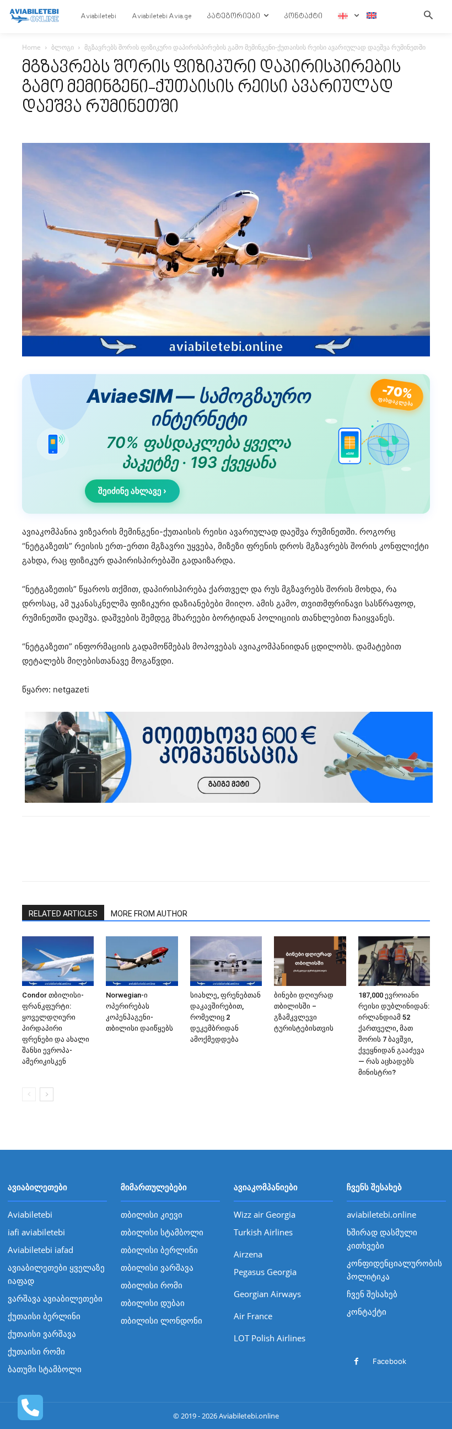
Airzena (248, 1254)
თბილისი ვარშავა (157, 1267)
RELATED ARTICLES (63, 913)
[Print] (109, 858)
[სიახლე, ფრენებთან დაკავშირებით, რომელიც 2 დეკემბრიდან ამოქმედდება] (226, 961)
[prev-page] (29, 1094)
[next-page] (46, 1094)
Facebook (389, 1361)
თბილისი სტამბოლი (162, 1232)
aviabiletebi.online (381, 1214)
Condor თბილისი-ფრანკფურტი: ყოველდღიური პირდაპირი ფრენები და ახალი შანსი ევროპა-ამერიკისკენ (55, 1028)
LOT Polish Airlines (269, 1337)
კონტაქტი (366, 1311)
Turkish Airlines (263, 1232)
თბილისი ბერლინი (159, 1249)
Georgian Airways (267, 1293)
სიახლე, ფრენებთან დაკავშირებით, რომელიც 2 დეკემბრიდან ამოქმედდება (225, 1017)
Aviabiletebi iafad (40, 1249)
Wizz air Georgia (264, 1214)
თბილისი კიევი (151, 1214)
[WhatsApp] (84, 858)
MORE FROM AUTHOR (149, 913)
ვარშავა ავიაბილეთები (55, 1298)
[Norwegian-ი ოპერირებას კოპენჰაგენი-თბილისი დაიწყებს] (141, 961)
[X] (58, 858)
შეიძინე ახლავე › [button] (132, 491)
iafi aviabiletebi (36, 1232)
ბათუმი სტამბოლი (45, 1368)
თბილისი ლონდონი (161, 1320)
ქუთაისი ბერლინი (44, 1315)
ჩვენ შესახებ (372, 1293)
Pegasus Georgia (265, 1271)
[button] (428, 16)
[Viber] (134, 858)
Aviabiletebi (30, 1214)
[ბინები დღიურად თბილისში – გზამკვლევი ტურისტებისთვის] (310, 961)
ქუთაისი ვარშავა (42, 1333)
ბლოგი (62, 47)
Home (31, 47)
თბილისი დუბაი (153, 1302)
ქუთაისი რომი (36, 1351)
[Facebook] (33, 858)
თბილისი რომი (151, 1285)
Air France (253, 1315)
